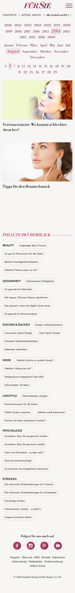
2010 (41, 37)
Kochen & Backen (16, 325)
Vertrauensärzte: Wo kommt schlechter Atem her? (35, 127)
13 (34, 66)
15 (45, 66)
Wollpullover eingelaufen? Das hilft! (24, 377)
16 (51, 66)
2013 (66, 32)
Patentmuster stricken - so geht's (23, 509)
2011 (32, 37)
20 (68, 66)
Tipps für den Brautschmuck (26, 186)
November (61, 52)
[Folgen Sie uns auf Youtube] (58, 546)
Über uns (27, 557)
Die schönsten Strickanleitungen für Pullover (29, 484)
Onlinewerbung (53, 561)
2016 (36, 32)
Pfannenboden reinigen (35, 396)
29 (55, 72)
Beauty (8, 245)
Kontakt (45, 557)
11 (23, 66)
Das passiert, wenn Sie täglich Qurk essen (27, 305)
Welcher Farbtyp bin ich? (18, 368)
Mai (52, 45)
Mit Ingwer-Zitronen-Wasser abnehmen (26, 297)
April (43, 45)
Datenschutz (19, 561)
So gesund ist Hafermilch (18, 289)
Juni (60, 45)
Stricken (10, 479)
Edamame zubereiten (16, 349)
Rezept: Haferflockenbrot (48, 325)
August (13, 51)
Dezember (37, 57)
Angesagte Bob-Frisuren (32, 245)
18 (57, 66)
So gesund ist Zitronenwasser (21, 314)
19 (62, 66)
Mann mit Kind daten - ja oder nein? (24, 452)
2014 (56, 31)
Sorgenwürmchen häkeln (18, 517)
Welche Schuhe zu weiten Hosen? (35, 360)
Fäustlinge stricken (15, 501)
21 (19, 72)
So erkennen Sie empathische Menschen (26, 469)
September (30, 52)
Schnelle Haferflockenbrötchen (21, 341)
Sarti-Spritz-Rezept (49, 333)
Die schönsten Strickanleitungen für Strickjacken (31, 492)
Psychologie (12, 431)
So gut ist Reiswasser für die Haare (24, 253)
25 (31, 72)
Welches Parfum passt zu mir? (21, 270)
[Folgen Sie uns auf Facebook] (17, 546)
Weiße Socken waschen (17, 412)
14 (40, 66)
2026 (8, 25)
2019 (8, 32)
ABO (37, 557)
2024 (28, 25)
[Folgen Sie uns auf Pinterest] (44, 546)
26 (37, 72)
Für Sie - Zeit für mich (37, 5)
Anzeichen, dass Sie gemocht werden (25, 444)
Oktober (45, 52)
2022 (47, 25)
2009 (51, 37)
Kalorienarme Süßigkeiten (40, 281)
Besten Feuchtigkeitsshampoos (21, 262)
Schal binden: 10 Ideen (17, 385)
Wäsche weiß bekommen (51, 412)
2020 (67, 25)
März (34, 45)
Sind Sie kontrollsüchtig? (18, 460)
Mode (7, 360)
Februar (22, 45)
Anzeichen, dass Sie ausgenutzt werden (26, 436)
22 (25, 72)
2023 (37, 25)
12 (29, 66)
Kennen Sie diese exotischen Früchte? (25, 420)
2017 (27, 32)
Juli (68, 45)
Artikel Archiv (38, 566)
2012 (23, 37)
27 (43, 72)
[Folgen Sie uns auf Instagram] (31, 546)
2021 (57, 25)
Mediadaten (36, 561)
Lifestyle (10, 396)
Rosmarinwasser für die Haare (21, 404)
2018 (18, 32)
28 (49, 72)
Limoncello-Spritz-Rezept (18, 333)
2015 (45, 32)
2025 (18, 25)
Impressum (58, 557)
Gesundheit (12, 281)
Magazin (15, 557)
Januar (9, 45)
